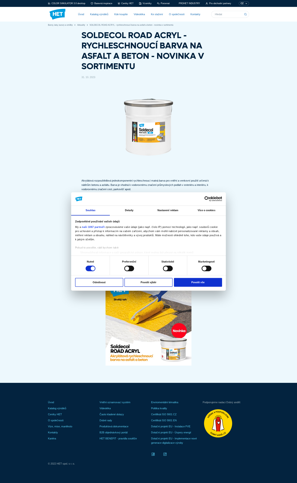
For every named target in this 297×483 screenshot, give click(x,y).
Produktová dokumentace (114, 426)
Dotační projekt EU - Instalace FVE (170, 426)
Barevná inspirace (103, 3)
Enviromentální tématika (164, 402)
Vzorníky (147, 3)
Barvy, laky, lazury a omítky (60, 25)
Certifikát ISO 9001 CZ (164, 414)
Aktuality (81, 25)
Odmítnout (99, 282)
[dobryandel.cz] (226, 423)
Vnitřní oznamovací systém (115, 402)
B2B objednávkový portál (114, 432)
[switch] (129, 268)
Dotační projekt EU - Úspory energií (171, 432)
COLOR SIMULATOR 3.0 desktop (68, 3)
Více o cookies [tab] (206, 210)
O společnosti (176, 14)
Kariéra (52, 438)
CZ (242, 3)
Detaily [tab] (129, 210)
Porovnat (165, 3)
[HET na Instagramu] (165, 453)
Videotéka (139, 14)
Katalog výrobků (99, 14)
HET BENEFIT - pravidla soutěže (118, 438)
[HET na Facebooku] (153, 453)
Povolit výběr (148, 282)
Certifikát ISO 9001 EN (164, 420)
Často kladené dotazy (112, 414)
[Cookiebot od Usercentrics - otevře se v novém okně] (207, 199)
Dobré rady (106, 420)
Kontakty (195, 14)
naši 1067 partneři (93, 226)
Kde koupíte (121, 14)
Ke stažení (157, 14)
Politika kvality (159, 408)
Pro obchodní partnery (220, 3)
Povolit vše (198, 282)
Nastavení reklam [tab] (167, 210)
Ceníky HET (127, 3)
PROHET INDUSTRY (189, 3)
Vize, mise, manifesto (60, 426)
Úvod (81, 14)
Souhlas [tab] (91, 210)
